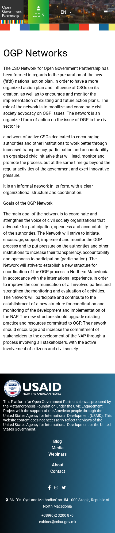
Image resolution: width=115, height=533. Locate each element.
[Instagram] (57, 487)
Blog (57, 441)
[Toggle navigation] (106, 11)
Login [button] (38, 15)
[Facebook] (50, 487)
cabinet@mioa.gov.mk (57, 522)
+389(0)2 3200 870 (57, 515)
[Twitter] (64, 487)
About (57, 464)
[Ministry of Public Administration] (12, 11)
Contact (57, 471)
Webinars (57, 454)
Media (58, 447)
